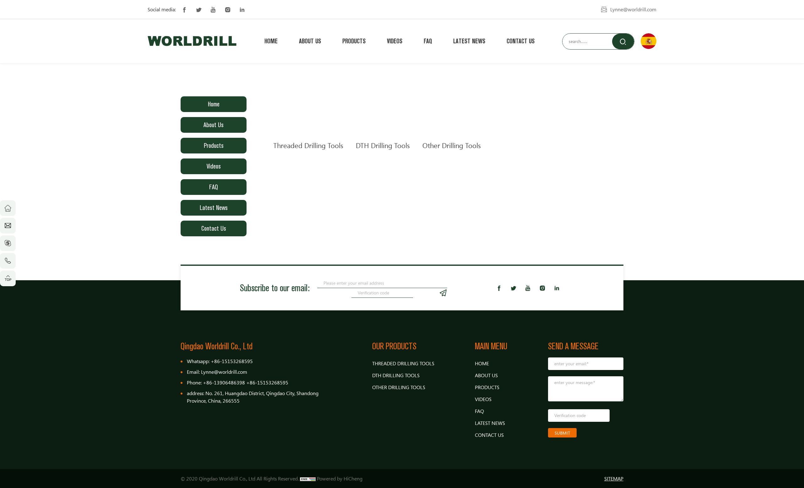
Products (354, 41)
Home (271, 41)
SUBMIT (562, 433)
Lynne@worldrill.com (633, 9)
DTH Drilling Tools (383, 145)
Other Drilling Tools (451, 145)
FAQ (428, 41)
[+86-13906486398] (8, 261)
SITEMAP (613, 478)
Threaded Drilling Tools (308, 145)
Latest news (469, 41)
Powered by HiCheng (339, 478)
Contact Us (521, 41)
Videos (394, 41)
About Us (310, 41)
